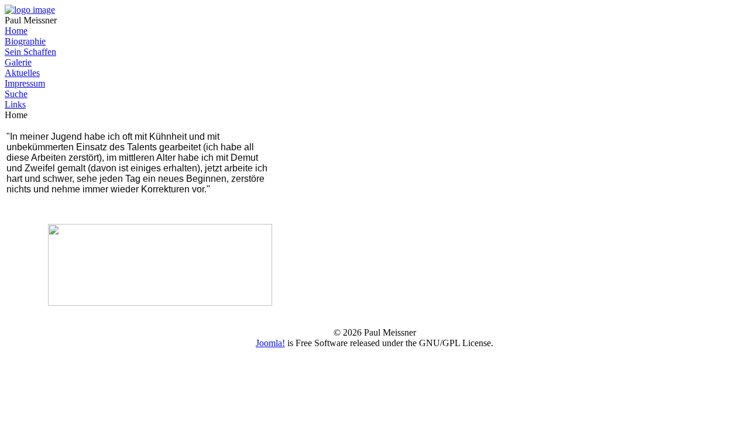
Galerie (18, 62)
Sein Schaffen (30, 52)
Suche (16, 94)
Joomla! (270, 343)
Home (16, 31)
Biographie (25, 41)
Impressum (25, 83)
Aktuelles (22, 73)
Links (15, 104)
